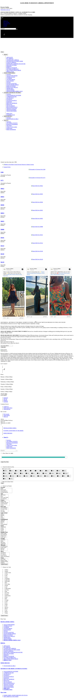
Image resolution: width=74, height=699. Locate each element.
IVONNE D (6, 675)
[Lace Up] (4, 510)
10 (42, 470)
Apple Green (8, 572)
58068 (2, 229)
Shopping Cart (6, 23)
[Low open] (4, 511)
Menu (2, 52)
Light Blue (7, 579)
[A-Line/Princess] (4, 546)
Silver (6, 611)
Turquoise (7, 578)
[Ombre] (2, 518)
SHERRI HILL (7, 637)
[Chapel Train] (4, 536)
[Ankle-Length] (4, 533)
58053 (2, 213)
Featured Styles (6, 167)
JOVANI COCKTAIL (8, 632)
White (6, 613)
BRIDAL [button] (3, 643)
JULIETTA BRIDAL (8, 651)
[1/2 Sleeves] (5, 552)
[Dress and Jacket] (4, 497)
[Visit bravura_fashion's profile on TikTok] (4, 269)
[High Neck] (4, 542)
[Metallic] (2, 515)
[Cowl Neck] (4, 540)
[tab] (38, 437)
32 (39, 473)
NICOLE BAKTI (7, 681)
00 (11, 470)
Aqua (6, 577)
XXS (47, 476)
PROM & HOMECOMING (9, 428)
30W (33, 476)
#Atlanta (13, 274)
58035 (2, 197)
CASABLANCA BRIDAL (9, 648)
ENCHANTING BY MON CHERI (11, 649)
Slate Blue (7, 581)
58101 (2, 237)
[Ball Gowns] (4, 495)
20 (5, 473)
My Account (6, 22)
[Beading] (4, 522)
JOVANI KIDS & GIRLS (9, 665)
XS (53, 476)
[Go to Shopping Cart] (1, 17)
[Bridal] (6, 488)
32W (40, 476)
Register (5, 25)
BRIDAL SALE (7, 660)
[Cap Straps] (4, 559)
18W (59, 473)
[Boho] (4, 496)
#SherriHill (9, 274)
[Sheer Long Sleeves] (5, 556)
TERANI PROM (7, 638)
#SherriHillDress (57, 274)
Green (6, 574)
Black (6, 608)
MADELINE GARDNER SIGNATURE (13, 652)
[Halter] (4, 541)
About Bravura (6, 409)
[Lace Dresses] (4, 498)
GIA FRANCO (7, 674)
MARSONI (6, 678)
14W (45, 473)
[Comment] (31, 316)
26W (19, 476)
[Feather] (3, 529)
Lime (6, 575)
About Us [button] (5, 437)
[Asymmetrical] (4, 534)
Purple (6, 585)
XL (5, 478)
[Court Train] (4, 537)
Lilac (6, 587)
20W (66, 473)
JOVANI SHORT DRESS (9, 633)
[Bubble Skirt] (5, 501)
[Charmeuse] (3, 527)
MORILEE (6, 655)
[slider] (66, 457)
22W (6, 476)
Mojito (6, 571)
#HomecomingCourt (37, 273)
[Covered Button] (4, 507)
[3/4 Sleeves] (5, 554)
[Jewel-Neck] (4, 543)
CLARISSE (6, 627)
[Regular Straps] (4, 560)
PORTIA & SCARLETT (9, 636)
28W (26, 476)
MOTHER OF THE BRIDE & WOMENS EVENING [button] (14, 668)
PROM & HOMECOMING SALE (12, 640)
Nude (6, 604)
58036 (2, 205)
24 (16, 473)
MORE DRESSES (7, 433)
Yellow (6, 569)
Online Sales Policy (7, 407)
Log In (5, 26)
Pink (6, 591)
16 (59, 470)
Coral (6, 601)
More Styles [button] (3, 692)
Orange (6, 600)
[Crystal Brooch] (4, 524)
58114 (2, 246)
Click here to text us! (5, 9)
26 (22, 473)
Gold (6, 605)
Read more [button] (5, 275)
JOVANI (5, 631)
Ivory (6, 603)
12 (47, 470)
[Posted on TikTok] (22, 269)
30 (33, 473)
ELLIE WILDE (7, 629)
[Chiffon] (3, 528)
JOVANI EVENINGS (8, 676)
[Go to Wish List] (2, 17)
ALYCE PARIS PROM (8, 624)
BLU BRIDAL (7, 647)
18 (64, 470)
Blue (6, 582)
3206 (2, 172)
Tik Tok (5, 399)
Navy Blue (7, 584)
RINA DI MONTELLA (9, 683)
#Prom (28, 274)
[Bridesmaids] (6, 489)
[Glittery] (2, 514)
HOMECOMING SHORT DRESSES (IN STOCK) (15, 695)
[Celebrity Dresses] (5, 502)
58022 (2, 188)
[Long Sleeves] (5, 555)
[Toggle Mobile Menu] (1, 424)
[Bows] (4, 523)
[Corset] (5, 505)
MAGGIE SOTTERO (8, 653)
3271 (2, 180)
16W (52, 473)
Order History (6, 415)
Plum (6, 597)
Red (6, 598)
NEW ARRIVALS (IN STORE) (10, 696)
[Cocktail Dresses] (6, 492)
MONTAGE (6, 680)
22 (11, 473)
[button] (5, 54)
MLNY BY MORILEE (8, 679)
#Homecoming (19, 274)
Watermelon (7, 595)
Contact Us (6, 406)
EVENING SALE (7, 689)
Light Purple (8, 588)
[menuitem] (38, 21)
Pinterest (5, 400)
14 (53, 470)
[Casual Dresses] (6, 491)
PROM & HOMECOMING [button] (7, 621)
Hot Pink (7, 592)
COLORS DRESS (7, 628)
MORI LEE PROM (8, 635)
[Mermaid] (4, 548)
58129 (2, 262)
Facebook (5, 401)
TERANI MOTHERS (8, 687)
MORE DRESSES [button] (5, 663)
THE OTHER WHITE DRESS (10, 658)
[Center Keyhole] (5, 504)
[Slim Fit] (4, 550)
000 (6, 470)
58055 (2, 221)
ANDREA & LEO (7, 626)
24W (12, 476)
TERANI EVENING (8, 685)
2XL (11, 478)
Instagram (5, 397)
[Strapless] (4, 562)
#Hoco (43, 273)
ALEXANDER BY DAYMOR (10, 671)
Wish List (5, 21)
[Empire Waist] (4, 547)
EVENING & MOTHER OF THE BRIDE (13, 430)
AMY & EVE (6, 645)
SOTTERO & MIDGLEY (9, 657)
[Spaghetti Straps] (4, 561)
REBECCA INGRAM (8, 656)
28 (28, 473)
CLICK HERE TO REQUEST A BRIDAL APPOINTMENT (37, 3)
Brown (6, 607)
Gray (6, 610)
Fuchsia (7, 594)
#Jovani (42, 271)
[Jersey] (3, 530)
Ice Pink (7, 590)
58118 (2, 254)
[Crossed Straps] (4, 509)
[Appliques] (4, 520)
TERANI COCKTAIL (8, 684)
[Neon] (2, 516)
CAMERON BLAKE (8, 672)
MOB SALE (6, 688)
